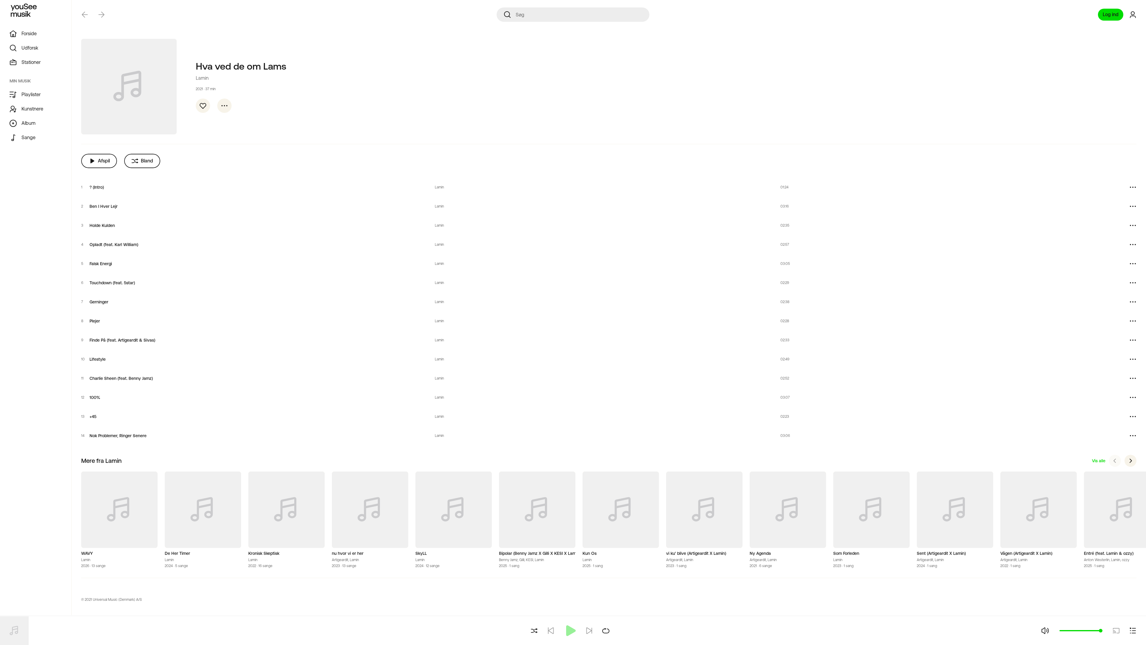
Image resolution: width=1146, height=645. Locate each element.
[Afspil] (570, 630)
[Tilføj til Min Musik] (203, 106)
